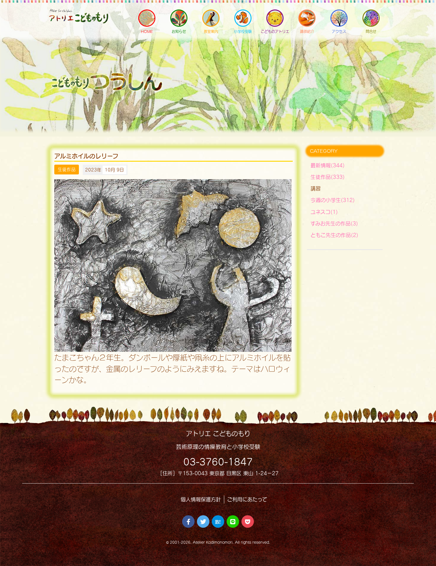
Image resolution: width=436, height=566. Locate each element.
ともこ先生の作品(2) (334, 235)
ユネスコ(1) (324, 212)
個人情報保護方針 (201, 499)
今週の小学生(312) (333, 200)
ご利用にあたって (247, 499)
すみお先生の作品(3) (334, 223)
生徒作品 (67, 169)
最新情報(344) (328, 165)
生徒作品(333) (328, 177)
